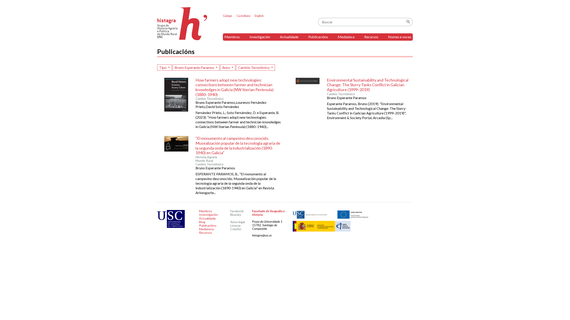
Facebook (237, 211)
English (259, 16)
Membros (232, 37)
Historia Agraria (206, 157)
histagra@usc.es (262, 235)
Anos (226, 67)
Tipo (163, 67)
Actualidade (289, 37)
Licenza (235, 225)
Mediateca (346, 37)
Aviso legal (237, 222)
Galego (227, 16)
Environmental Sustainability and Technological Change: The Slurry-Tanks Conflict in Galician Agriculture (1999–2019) (367, 85)
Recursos (371, 37)
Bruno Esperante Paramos (195, 67)
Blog (202, 222)
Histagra (182, 23)
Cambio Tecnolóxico (254, 67)
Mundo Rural (204, 160)
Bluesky (235, 214)
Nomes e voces (399, 37)
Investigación (260, 37)
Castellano (243, 16)
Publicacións (318, 37)
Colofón (235, 229)
